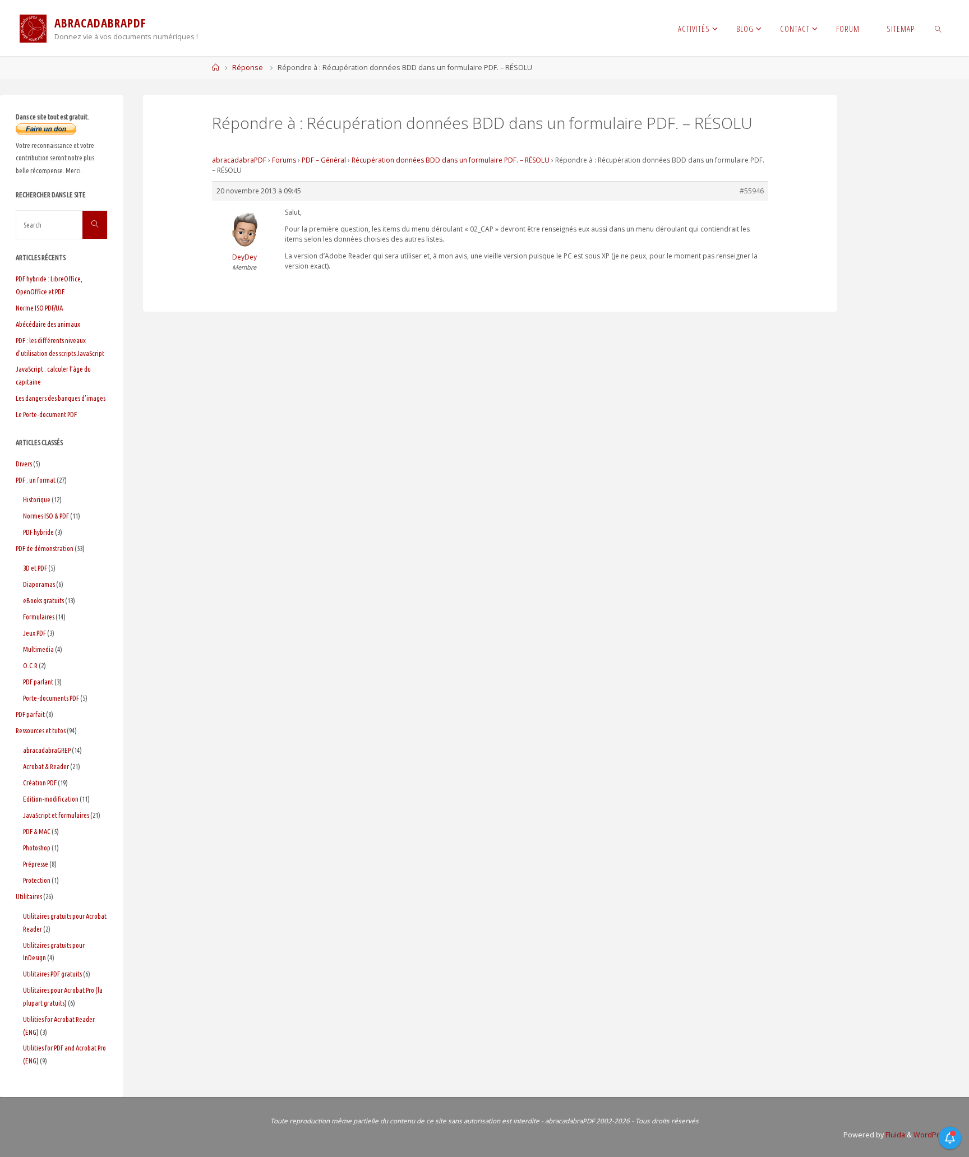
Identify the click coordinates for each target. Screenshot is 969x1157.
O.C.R (30, 665)
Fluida (894, 1135)
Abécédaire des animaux (48, 324)
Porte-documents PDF (51, 698)
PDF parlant (38, 682)
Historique (36, 499)
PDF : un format (36, 480)
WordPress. (933, 1135)
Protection (36, 880)
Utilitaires (29, 896)
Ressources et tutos (41, 730)
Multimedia (38, 649)
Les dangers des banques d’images (60, 398)
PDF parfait (30, 714)
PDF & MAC (36, 831)
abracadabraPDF (239, 160)
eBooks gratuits (43, 600)
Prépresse (35, 864)
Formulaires (38, 617)
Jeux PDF (34, 633)
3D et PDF (35, 568)
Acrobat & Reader (46, 766)
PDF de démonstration (44, 548)
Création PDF (40, 782)
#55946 (752, 191)
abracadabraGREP (47, 750)
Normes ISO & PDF (46, 516)
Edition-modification (51, 799)
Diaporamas (39, 584)
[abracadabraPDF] (33, 27)
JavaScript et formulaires (56, 815)
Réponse (247, 67)
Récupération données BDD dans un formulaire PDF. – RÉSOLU (451, 160)
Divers (24, 464)
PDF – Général (324, 160)
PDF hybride (38, 532)
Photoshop (36, 847)
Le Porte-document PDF (46, 414)
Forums (284, 160)
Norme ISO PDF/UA (39, 308)
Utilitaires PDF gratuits (52, 974)
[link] (938, 28)
